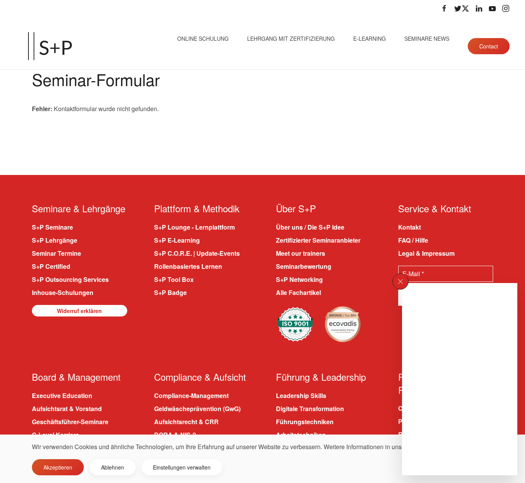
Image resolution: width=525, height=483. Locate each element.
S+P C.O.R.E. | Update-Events (197, 253)
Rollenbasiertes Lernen (188, 266)
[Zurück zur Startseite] (50, 46)
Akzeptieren (57, 467)
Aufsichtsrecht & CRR (186, 421)
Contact (488, 46)
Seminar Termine (56, 253)
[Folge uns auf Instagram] (506, 8)
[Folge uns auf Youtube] (492, 8)
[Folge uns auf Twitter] (461, 8)
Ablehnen (112, 467)
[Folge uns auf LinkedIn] (479, 8)
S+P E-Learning (177, 240)
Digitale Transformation (310, 408)
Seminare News (426, 38)
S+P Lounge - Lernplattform (194, 227)
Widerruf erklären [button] (79, 311)
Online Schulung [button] (203, 38)
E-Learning (369, 38)
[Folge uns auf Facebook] (444, 8)
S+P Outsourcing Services (70, 279)
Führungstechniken (305, 421)
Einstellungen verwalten (182, 467)
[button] (400, 281)
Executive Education (62, 395)
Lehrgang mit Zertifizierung (291, 38)
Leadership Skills (301, 395)
